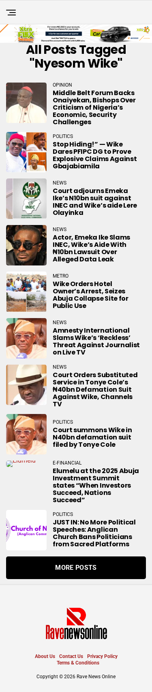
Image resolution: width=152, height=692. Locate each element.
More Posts (75, 567)
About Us (45, 656)
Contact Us (71, 656)
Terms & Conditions (78, 663)
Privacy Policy (102, 656)
